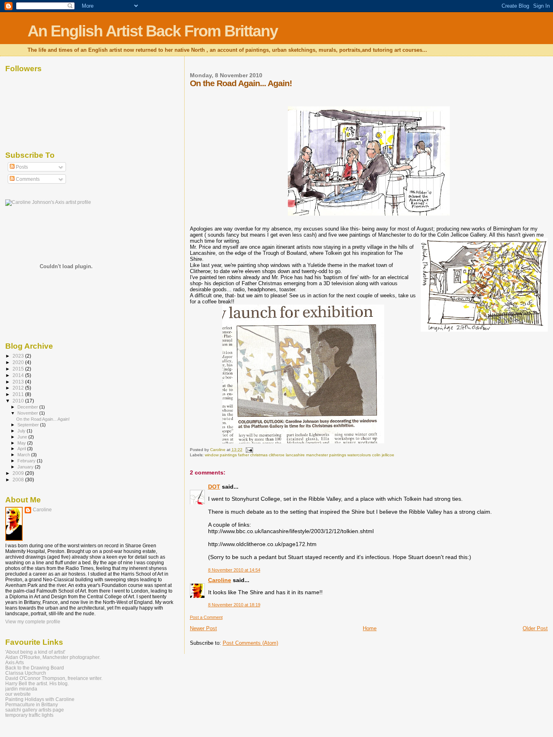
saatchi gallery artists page (34, 709)
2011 (19, 394)
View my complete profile (32, 622)
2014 (19, 375)
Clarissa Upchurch (25, 673)
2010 (19, 400)
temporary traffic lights (29, 715)
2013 (19, 381)
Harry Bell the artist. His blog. (37, 683)
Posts (21, 167)
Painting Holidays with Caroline (39, 699)
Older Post (535, 628)
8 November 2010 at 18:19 (234, 604)
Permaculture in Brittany (31, 704)
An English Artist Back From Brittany (153, 31)
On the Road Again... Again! (43, 419)
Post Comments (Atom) (250, 643)
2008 (19, 479)
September (28, 424)
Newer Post (203, 628)
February (27, 460)
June (22, 436)
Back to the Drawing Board (34, 667)
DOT (214, 486)
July (22, 430)
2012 (19, 387)
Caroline (219, 580)
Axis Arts (14, 662)
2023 (19, 355)
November (28, 413)
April (22, 448)
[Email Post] (249, 449)
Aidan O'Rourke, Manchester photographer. (52, 657)
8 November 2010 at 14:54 (234, 570)
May (22, 443)
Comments (27, 179)
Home (369, 628)
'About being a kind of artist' (35, 651)
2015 (19, 368)
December (28, 407)
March (24, 454)
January (26, 466)
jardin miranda (21, 688)
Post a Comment (206, 617)
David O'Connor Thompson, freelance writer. (53, 678)
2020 (19, 362)
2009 (19, 473)
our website (18, 694)
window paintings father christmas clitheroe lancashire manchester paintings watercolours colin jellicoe (299, 455)
